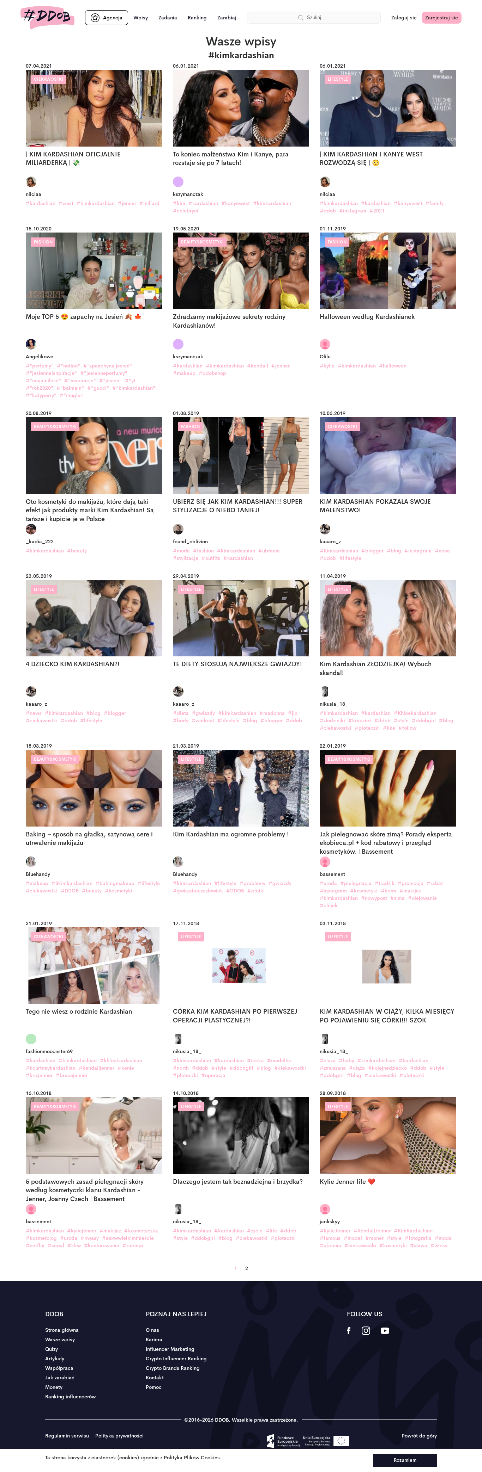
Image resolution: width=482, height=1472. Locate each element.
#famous (330, 1238)
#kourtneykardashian (51, 1068)
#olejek (329, 905)
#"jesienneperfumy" (103, 373)
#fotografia (418, 1238)
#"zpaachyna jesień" (107, 366)
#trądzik (384, 883)
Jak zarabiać (59, 1377)
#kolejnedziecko (387, 1068)
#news (443, 551)
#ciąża (357, 1068)
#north (181, 1068)
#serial (56, 1245)
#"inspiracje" (80, 380)
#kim (179, 203)
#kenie (126, 1068)
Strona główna (62, 1330)
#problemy (252, 883)
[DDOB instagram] (365, 1335)
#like (389, 728)
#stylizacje (185, 558)
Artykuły (54, 1358)
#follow (407, 728)
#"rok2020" (39, 388)
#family (435, 203)
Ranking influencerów (70, 1396)
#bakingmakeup (115, 883)
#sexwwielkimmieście (128, 1238)
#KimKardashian (413, 1230)
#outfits (210, 558)
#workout (203, 720)
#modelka (279, 1060)
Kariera (154, 1339)
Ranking (197, 17)
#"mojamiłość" (43, 380)
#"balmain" (70, 388)
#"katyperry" (41, 395)
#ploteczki (367, 728)
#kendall (257, 366)
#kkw (74, 1245)
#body (180, 720)
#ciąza (328, 1060)
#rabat (435, 883)
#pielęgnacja (356, 883)
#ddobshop (212, 373)
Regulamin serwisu (67, 1436)
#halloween (392, 366)
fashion (43, 242)
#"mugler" (72, 395)
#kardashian (40, 203)
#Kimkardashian (339, 551)
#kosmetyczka (141, 1230)
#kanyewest (235, 203)
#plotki (256, 890)
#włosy (438, 1245)
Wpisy (140, 17)
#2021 (377, 211)
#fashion (203, 551)
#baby (346, 1060)
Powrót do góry (419, 1436)
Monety (53, 1387)
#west (66, 203)
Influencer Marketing (170, 1349)
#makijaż (410, 890)
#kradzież (359, 720)
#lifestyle (350, 558)
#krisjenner (39, 1075)
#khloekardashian (121, 1060)
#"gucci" (98, 388)
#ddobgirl (424, 720)
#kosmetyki (118, 890)
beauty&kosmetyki (202, 242)
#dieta (181, 713)
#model (353, 1238)
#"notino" (68, 366)
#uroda (328, 883)
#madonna (272, 713)
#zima (397, 898)
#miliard (149, 203)
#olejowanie (422, 898)
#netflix (35, 1245)
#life (271, 1230)
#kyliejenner (81, 1230)
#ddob (328, 211)
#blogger (372, 551)
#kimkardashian (96, 203)
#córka (255, 1060)
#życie (255, 1230)
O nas (152, 1330)
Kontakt (155, 1377)
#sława (418, 1245)
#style (401, 720)
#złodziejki (332, 720)
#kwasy (89, 1238)
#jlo (292, 713)
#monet (374, 1238)
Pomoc (154, 1387)
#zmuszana (333, 1068)
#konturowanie (101, 1245)
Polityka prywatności (119, 1436)
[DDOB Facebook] (349, 1335)
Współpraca (59, 1368)
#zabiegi (132, 1245)
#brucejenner (72, 1075)
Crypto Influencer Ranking (176, 1358)
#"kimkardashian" (133, 388)
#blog (394, 551)
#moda (181, 551)
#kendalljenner (96, 1068)
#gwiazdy (203, 713)
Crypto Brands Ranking (173, 1368)
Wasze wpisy (60, 1339)
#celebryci (185, 211)
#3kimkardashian (72, 883)
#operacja (213, 1075)
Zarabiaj (226, 17)
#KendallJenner (372, 1230)
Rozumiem (405, 1460)
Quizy (51, 1349)
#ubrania (269, 551)
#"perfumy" (40, 366)
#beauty (77, 551)
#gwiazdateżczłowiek (198, 890)
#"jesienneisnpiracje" (51, 373)
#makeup (184, 373)
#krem (388, 890)
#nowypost (374, 898)
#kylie (327, 366)
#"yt (130, 380)
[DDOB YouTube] (384, 1335)
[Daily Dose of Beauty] (47, 18)
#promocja (410, 883)
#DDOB (70, 890)
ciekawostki (48, 79)
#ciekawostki (42, 720)
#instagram (352, 211)
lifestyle (338, 79)
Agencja (112, 17)
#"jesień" (110, 380)
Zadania (167, 17)
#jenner (127, 203)
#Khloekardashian (415, 713)
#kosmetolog (41, 1238)
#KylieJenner (335, 1230)
